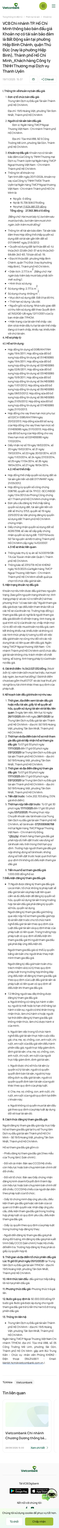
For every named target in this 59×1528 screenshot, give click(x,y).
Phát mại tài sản (33, 16)
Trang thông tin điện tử (13, 16)
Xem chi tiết (38, 1448)
